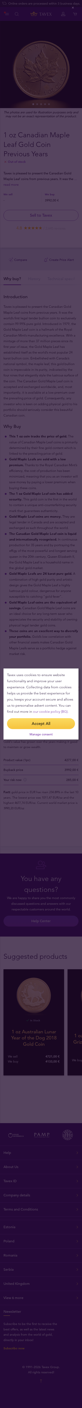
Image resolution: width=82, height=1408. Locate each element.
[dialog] (41, 704)
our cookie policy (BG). (50, 711)
